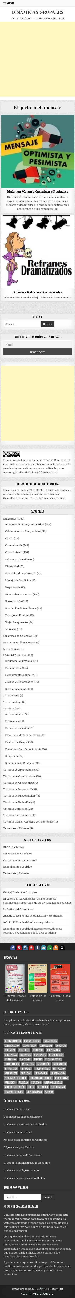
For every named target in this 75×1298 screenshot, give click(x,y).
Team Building (12, 702)
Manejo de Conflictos (18, 580)
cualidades (40, 1055)
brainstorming (32, 1041)
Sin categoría (11, 695)
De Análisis (12, 721)
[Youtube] (31, 947)
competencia (29, 1045)
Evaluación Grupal (16, 742)
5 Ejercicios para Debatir (19, 1147)
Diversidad (12, 566)
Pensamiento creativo (18, 594)
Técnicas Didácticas (15, 808)
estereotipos (12, 1064)
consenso (38, 1050)
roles (31, 1087)
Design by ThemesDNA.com (37, 1294)
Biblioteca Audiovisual (18, 660)
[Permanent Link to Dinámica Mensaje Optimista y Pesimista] (37, 151)
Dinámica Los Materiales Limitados (25, 1124)
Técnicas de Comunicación (19, 776)
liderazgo (26, 1068)
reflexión (36, 1082)
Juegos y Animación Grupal (20, 860)
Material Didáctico (14, 655)
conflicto (24, 1050)
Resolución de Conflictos (20, 763)
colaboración (12, 1045)
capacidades (50, 1041)
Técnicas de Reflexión (16, 802)
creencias (25, 1055)
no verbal (26, 1073)
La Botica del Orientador (18, 909)
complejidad (46, 1045)
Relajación (11, 756)
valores (49, 1092)
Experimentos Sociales (17, 866)
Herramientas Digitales (19, 675)
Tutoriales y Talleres (16, 828)
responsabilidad (53, 1082)
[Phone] (49, 947)
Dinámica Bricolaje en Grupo (21, 1170)
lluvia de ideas (42, 1068)
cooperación (53, 1050)
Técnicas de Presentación (19, 795)
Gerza (7, 892)
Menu (10, 3)
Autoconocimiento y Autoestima (24, 524)
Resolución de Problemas (21, 608)
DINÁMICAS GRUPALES (37, 12)
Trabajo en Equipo (16, 615)
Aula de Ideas (11, 915)
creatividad (11, 1055)
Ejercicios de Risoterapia (20, 573)
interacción (11, 1068)
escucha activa (53, 1059)
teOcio (7, 922)
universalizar (34, 1092)
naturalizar (11, 1073)
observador (41, 1073)
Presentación (13, 601)
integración (59, 1064)
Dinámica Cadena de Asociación (23, 1155)
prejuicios (10, 1082)
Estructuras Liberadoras (18, 642)
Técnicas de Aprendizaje (18, 769)
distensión (10, 1059)
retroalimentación (15, 1087)
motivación (59, 1068)
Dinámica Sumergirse (17, 1109)
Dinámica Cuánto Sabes (18, 1132)
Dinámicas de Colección (17, 635)
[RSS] (55, 947)
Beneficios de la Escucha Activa (23, 1116)
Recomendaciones (16, 689)
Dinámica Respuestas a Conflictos (24, 1178)
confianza (10, 1050)
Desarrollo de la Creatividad (22, 735)
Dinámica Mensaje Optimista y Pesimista (37, 191)
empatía (38, 1059)
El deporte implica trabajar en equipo (27, 1162)
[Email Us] (43, 947)
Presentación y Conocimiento (23, 749)
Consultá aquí (40, 1024)
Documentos (13, 668)
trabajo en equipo (14, 1092)
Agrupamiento (14, 714)
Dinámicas (9, 518)
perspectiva (61, 1078)
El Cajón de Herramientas (19, 898)
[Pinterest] (19, 947)
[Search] (62, 947)
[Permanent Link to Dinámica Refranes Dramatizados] (37, 251)
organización (58, 1073)
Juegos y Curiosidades (19, 681)
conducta (61, 1045)
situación (43, 1087)
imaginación (43, 1064)
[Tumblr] (37, 947)
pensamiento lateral (41, 1078)
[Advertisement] (37, 59)
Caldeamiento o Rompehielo (22, 531)
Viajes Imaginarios (16, 622)
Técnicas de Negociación (18, 789)
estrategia (28, 1064)
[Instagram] (25, 947)
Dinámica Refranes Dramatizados (37, 292)
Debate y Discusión (17, 559)
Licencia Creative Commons (49, 460)
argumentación (13, 1041)
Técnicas (8, 708)
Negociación (13, 587)
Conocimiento (13, 552)
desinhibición (56, 1055)
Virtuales (11, 629)
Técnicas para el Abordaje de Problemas (28, 821)
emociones (25, 1059)
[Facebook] (12, 947)
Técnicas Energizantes (17, 815)
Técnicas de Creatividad (18, 782)
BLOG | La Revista (14, 847)
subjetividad (58, 1087)
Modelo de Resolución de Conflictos (26, 1139)
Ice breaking (11, 649)
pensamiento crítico (16, 1078)
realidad (23, 1082)
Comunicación (13, 545)
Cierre (9, 538)
